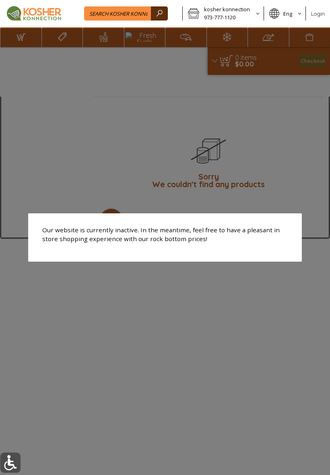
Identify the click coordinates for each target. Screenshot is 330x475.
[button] (10, 462)
